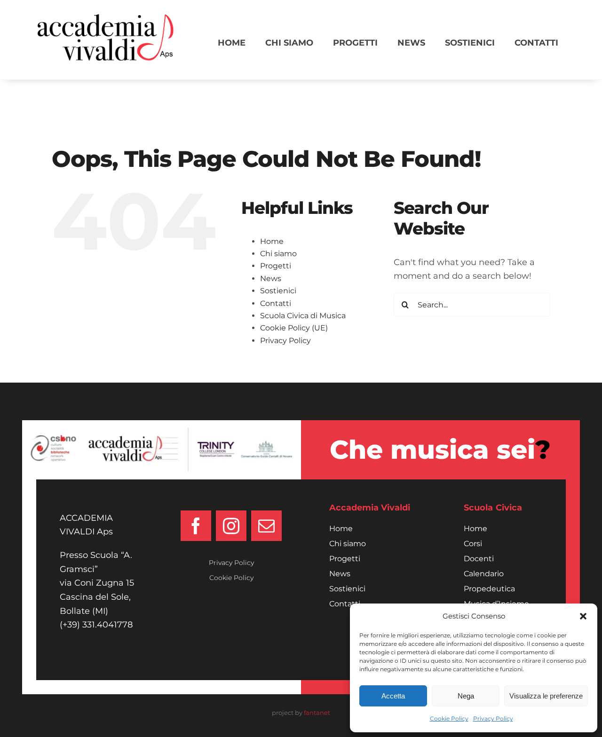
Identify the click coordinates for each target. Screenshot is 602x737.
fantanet (317, 712)
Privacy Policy (493, 718)
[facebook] (196, 525)
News (270, 278)
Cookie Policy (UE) (294, 327)
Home (272, 241)
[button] (583, 616)
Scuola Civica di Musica (303, 315)
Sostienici (278, 290)
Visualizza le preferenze (546, 696)
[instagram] (231, 525)
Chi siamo (278, 253)
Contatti (275, 303)
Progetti (275, 265)
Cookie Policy (449, 718)
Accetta (393, 696)
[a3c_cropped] (108, 18)
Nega (466, 696)
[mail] (266, 525)
